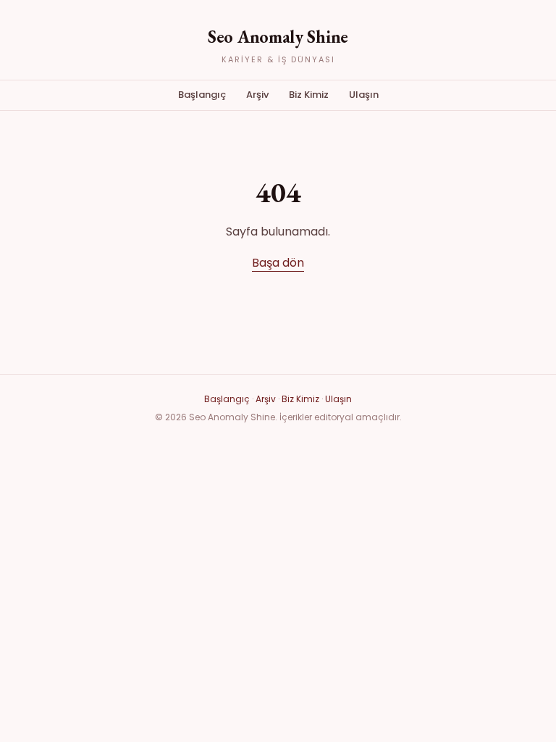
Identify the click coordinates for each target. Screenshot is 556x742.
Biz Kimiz (309, 94)
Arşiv (257, 94)
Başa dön (278, 262)
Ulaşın (364, 94)
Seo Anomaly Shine (278, 36)
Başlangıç (202, 94)
